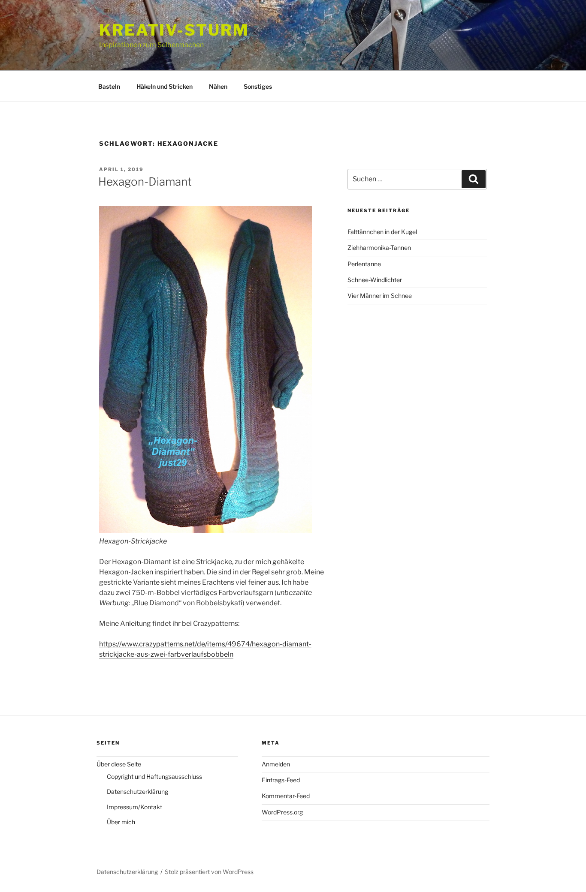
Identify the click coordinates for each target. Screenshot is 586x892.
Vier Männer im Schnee (379, 295)
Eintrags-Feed (281, 780)
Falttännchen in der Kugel (382, 231)
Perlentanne (364, 263)
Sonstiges (258, 86)
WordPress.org (282, 812)
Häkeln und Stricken (164, 86)
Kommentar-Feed (286, 795)
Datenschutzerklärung (137, 791)
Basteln (109, 86)
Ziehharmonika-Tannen (379, 247)
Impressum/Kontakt (134, 807)
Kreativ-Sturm (174, 30)
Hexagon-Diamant (145, 181)
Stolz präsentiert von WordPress (209, 871)
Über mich (121, 822)
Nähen (218, 86)
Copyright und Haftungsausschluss (154, 776)
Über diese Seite (119, 764)
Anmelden (276, 764)
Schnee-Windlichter (374, 279)
